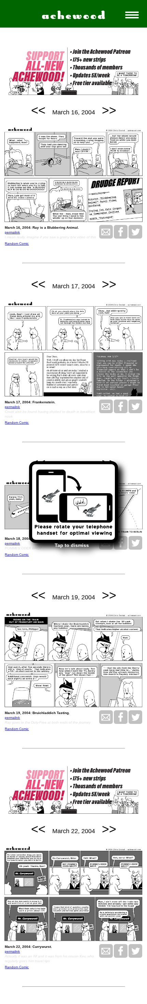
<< (38, 110)
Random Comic (17, 243)
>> (109, 110)
